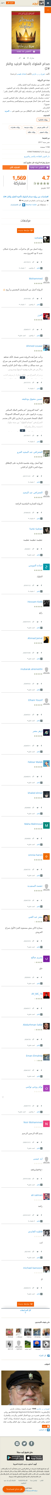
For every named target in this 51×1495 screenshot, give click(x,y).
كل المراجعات (25, 1310)
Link (33, 261)
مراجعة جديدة (23, 230)
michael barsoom (32, 1267)
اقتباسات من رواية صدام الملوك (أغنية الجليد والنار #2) (25, 196)
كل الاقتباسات (16, 204)
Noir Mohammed (33, 1122)
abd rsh (10, 1349)
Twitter (24, 57)
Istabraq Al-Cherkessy (46, 1349)
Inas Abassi (18, 1337)
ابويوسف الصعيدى (37, 1349)
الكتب (41, 1480)
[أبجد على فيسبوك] (31, 1443)
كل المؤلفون (42, 1430)
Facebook (27, 57)
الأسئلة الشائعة (23, 1480)
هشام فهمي (21, 74)
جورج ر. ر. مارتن (38, 74)
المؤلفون (23, 1483)
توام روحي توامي (34, 1086)
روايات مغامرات (15, 127)
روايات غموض (44, 132)
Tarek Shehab (9, 1337)
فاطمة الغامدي (35, 1231)
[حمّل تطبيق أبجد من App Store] (34, 1457)
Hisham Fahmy (27, 1337)
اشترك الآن (15, 167)
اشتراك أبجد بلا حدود (10, 1480)
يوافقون (32, 268)
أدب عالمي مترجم (42, 127)
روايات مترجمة (28, 127)
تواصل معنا (33, 1480)
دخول (3, 3)
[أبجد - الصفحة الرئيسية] (35, 3)
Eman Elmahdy (37, 1337)
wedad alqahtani (18, 1349)
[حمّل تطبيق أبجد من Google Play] (15, 1457)
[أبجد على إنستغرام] (17, 1443)
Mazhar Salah (31, 204)
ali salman (36, 1195)
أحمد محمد (28, 1349)
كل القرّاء (43, 1355)
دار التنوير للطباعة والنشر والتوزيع (37, 156)
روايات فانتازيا (43, 120)
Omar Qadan (46, 1337)
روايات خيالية (31, 132)
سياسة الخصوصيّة (32, 1490)
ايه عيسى (37, 1158)
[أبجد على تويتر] (24, 1443)
